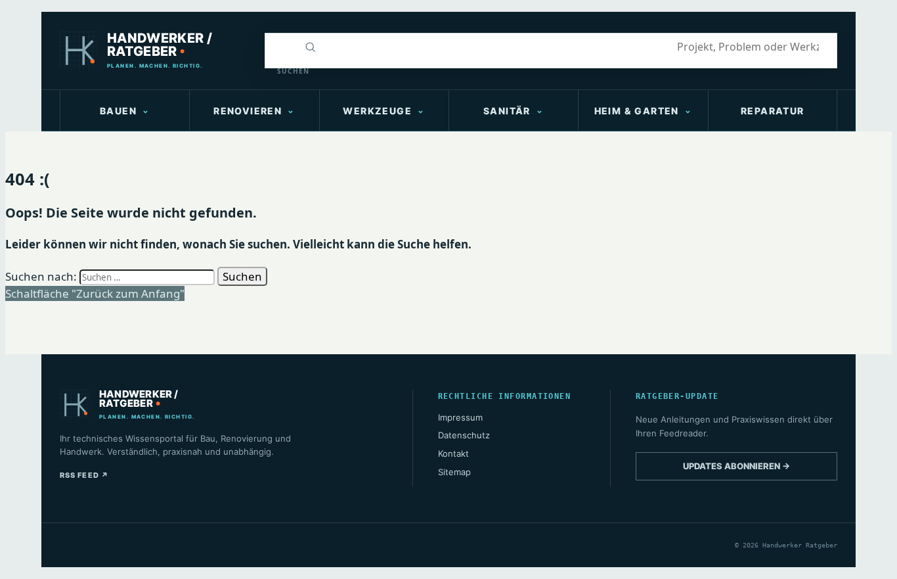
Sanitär (507, 110)
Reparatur (772, 110)
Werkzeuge (377, 110)
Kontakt (453, 453)
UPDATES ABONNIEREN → (736, 466)
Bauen (118, 110)
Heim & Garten (636, 110)
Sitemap (454, 472)
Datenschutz (464, 435)
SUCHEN (285, 71)
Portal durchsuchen (279, 47)
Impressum (460, 417)
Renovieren (247, 110)
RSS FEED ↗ (84, 475)
